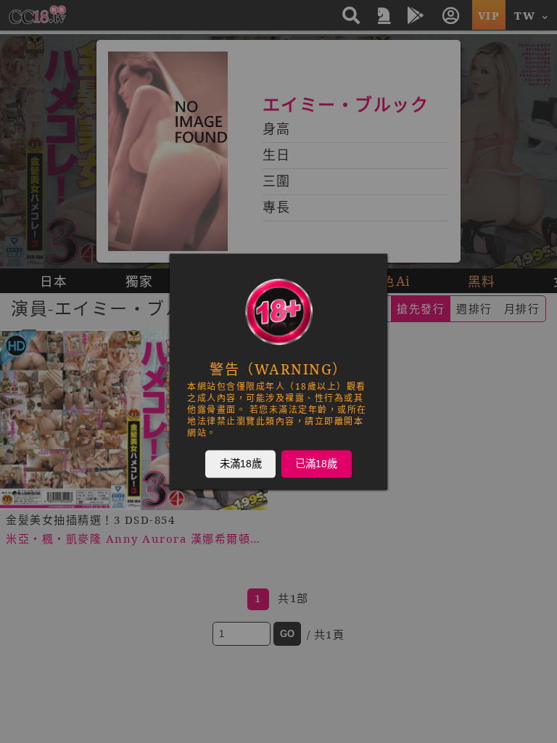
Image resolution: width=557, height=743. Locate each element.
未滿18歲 (241, 463)
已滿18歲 (316, 463)
